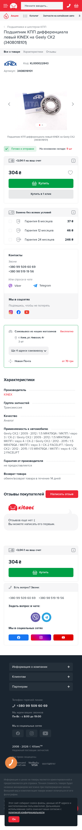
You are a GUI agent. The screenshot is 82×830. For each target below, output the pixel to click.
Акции (14, 15)
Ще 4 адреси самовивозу (27, 350)
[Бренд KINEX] (10, 63)
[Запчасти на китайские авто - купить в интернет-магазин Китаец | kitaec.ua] (13, 5)
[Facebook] (19, 312)
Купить (44, 183)
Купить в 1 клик (41, 194)
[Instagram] (11, 312)
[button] (39, 125)
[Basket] (76, 5)
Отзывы (51, 51)
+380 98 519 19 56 (21, 271)
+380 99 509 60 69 (22, 267)
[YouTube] (26, 312)
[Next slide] (72, 104)
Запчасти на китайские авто (58, 15)
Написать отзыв (61, 494)
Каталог (34, 15)
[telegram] (46, 617)
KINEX (8, 395)
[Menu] (5, 5)
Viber (17, 285)
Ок (14, 819)
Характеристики (33, 51)
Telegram (45, 285)
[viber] (35, 617)
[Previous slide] (9, 104)
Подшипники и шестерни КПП (26, 27)
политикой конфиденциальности (26, 812)
